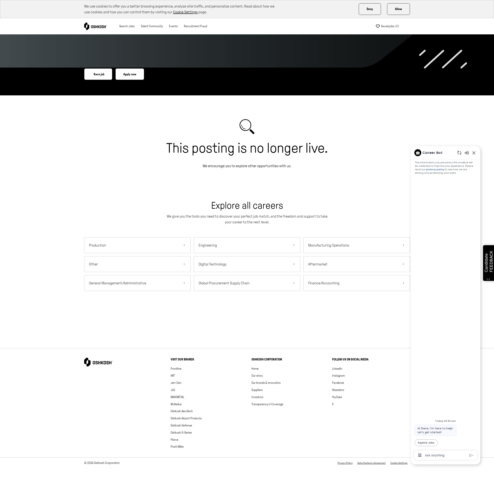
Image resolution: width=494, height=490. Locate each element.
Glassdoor (338, 390)
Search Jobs (126, 26)
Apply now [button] (129, 74)
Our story (257, 375)
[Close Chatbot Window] (473, 152)
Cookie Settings (185, 12)
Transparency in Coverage (267, 404)
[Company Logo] (95, 26)
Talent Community (152, 26)
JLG (173, 390)
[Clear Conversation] (459, 152)
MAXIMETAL (177, 397)
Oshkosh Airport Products (186, 418)
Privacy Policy (345, 463)
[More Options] (419, 455)
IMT (173, 375)
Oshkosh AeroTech (182, 411)
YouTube (337, 397)
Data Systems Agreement (371, 463)
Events (173, 26)
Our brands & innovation (266, 382)
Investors (257, 397)
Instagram (338, 375)
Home (255, 368)
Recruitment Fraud (195, 26)
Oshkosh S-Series (181, 432)
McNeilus (176, 404)
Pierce (174, 439)
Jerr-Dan (176, 382)
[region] (445, 303)
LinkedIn (337, 368)
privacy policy (435, 169)
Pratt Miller (177, 446)
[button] (247, 309)
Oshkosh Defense (181, 425)
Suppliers (257, 390)
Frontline (176, 368)
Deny (370, 9)
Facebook (338, 382)
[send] (471, 455)
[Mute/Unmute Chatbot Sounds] (467, 152)
